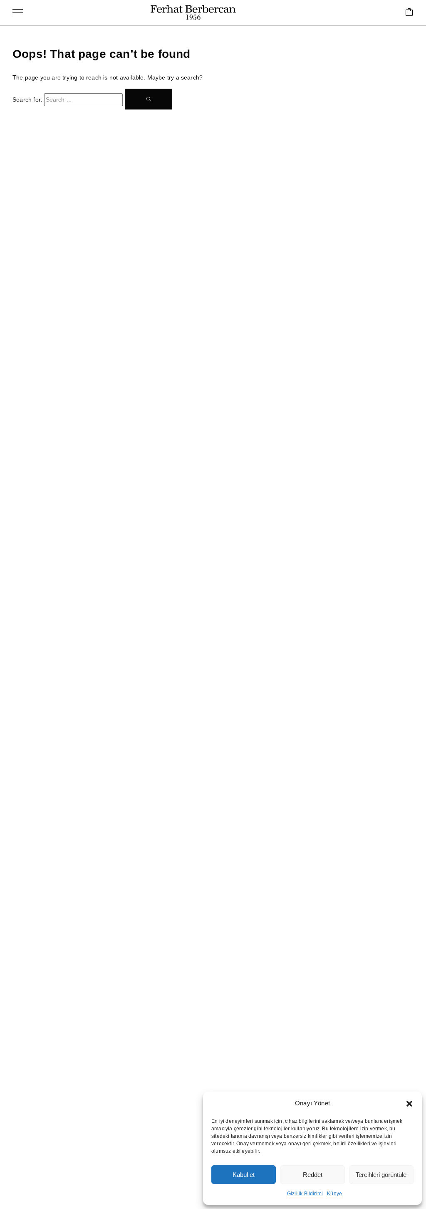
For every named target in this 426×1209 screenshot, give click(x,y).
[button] (409, 1104)
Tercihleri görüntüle (381, 1174)
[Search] (149, 99)
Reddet (312, 1174)
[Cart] (409, 12)
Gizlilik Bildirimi (305, 1194)
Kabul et (244, 1174)
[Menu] (17, 12)
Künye (334, 1194)
